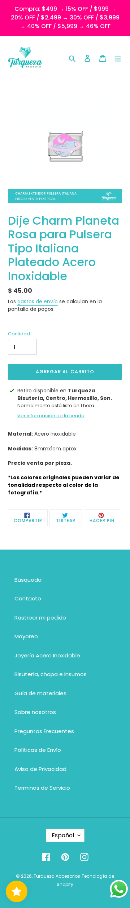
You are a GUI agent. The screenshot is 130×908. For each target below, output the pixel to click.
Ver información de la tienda (50, 415)
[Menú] (117, 58)
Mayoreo (26, 636)
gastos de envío (37, 301)
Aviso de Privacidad (40, 769)
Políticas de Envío (37, 750)
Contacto (27, 598)
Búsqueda (28, 579)
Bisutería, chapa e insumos (50, 674)
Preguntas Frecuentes (44, 731)
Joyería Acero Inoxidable (47, 655)
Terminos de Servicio (42, 788)
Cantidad (19, 333)
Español (63, 835)
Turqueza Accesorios (57, 876)
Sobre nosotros (35, 712)
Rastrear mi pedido (40, 617)
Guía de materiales (40, 693)
